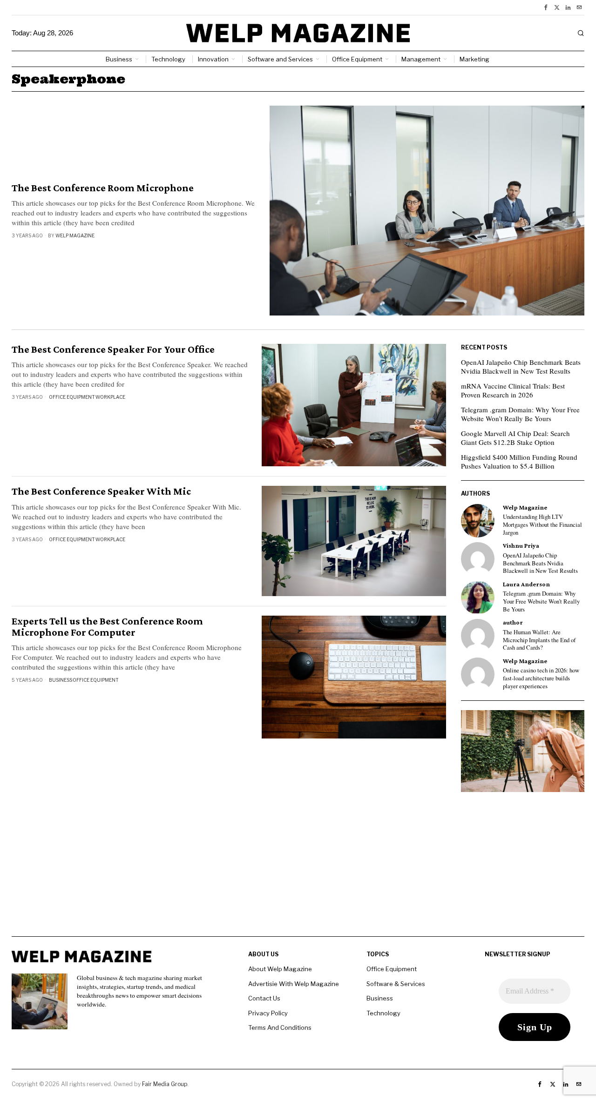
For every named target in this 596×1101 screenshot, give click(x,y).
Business (60, 680)
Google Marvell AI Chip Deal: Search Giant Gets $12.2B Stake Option (515, 438)
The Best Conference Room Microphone (103, 188)
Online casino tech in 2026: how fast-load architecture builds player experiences (541, 678)
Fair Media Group (164, 1084)
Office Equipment (72, 397)
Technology (383, 1013)
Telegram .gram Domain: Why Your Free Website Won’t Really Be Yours (520, 414)
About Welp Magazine (280, 969)
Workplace (110, 397)
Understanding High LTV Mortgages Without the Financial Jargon (542, 524)
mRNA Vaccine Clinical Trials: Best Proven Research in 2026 (513, 390)
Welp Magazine (75, 235)
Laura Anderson (526, 584)
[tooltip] (546, 7)
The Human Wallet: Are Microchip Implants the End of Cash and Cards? (539, 640)
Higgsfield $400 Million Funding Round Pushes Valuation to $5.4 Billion (519, 461)
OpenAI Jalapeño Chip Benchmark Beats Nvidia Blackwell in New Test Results (521, 366)
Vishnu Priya (521, 545)
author (513, 622)
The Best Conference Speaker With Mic (101, 491)
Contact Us (264, 998)
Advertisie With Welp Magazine (293, 983)
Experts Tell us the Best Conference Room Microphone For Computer (107, 627)
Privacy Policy (268, 1013)
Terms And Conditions (280, 1027)
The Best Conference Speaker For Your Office (113, 349)
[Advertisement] (298, 871)
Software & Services (395, 983)
